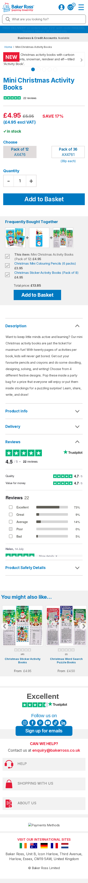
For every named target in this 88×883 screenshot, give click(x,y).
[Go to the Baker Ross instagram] (25, 723)
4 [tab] (50, 69)
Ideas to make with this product (44, 567)
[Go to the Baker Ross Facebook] (32, 723)
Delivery (12, 426)
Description (15, 326)
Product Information (44, 411)
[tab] (44, 411)
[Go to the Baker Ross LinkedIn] (63, 723)
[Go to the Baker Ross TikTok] (55, 723)
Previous (10, 59)
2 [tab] (39, 69)
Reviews (13, 442)
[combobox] (44, 19)
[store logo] (18, 7)
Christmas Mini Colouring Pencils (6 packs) (45, 263)
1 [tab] (33, 69)
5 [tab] (55, 69)
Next (77, 59)
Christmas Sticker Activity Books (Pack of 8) (46, 273)
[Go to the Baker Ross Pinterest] (40, 723)
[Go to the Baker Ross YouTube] (48, 723)
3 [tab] (44, 69)
